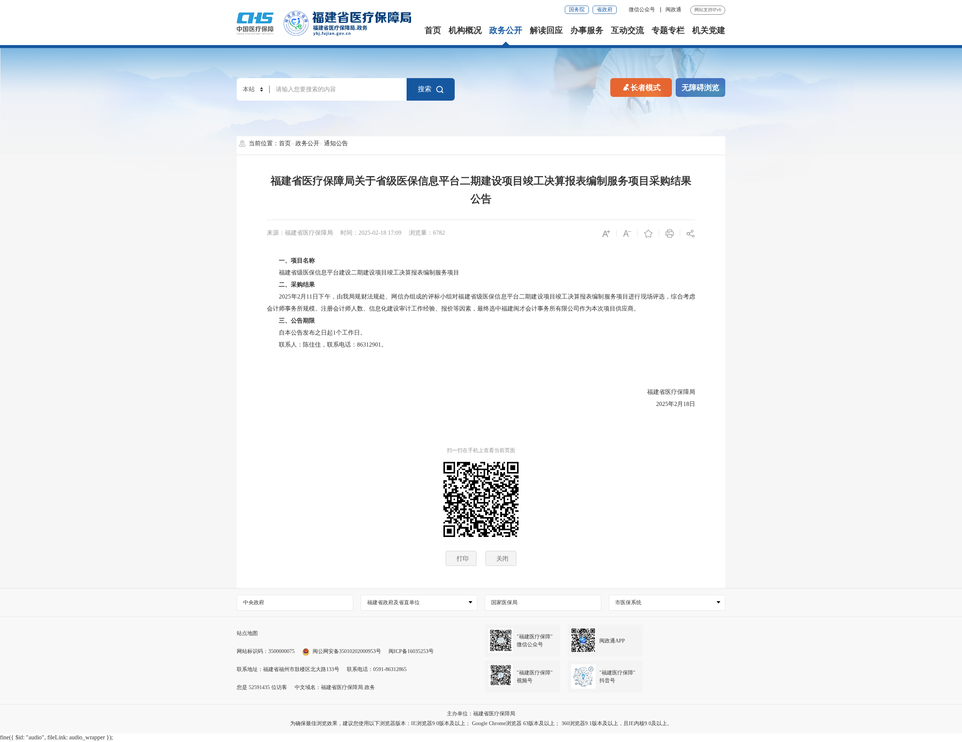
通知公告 (336, 143)
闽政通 (673, 9)
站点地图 (247, 633)
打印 (463, 558)
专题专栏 (668, 30)
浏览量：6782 (427, 232)
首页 (433, 30)
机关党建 (708, 30)
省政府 (605, 9)
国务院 (577, 9)
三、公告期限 (297, 320)
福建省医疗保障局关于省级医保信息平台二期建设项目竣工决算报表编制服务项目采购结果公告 (481, 190)
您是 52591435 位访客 (262, 687)
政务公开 (505, 30)
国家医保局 (504, 602)
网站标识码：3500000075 (266, 651)
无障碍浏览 (700, 87)
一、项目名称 (297, 260)
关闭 (502, 558)
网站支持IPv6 (707, 9)
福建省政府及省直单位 (393, 602)
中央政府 (253, 602)
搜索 (424, 89)
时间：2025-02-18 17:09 (370, 232)
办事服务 (587, 30)
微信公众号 (642, 9)
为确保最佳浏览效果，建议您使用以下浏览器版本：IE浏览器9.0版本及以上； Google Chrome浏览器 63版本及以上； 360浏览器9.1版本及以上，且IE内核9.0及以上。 (481, 723)
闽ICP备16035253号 (411, 651)
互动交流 (627, 30)
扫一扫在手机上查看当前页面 (481, 450)
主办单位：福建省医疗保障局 (481, 713)
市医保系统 (628, 602)
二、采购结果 (297, 284)
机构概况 (465, 30)
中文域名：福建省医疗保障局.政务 (335, 687)
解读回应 (546, 30)
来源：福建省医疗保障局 (300, 232)
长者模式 (646, 87)
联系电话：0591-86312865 (377, 669)
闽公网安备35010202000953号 (347, 651)
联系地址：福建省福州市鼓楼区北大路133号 (288, 669)
